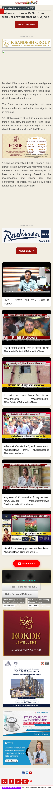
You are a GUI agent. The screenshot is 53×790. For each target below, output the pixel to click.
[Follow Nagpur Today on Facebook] (23, 772)
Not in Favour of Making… (20, 594)
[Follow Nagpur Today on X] (27, 772)
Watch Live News (26, 24)
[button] (26, 284)
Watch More (28, 563)
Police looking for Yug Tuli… (21, 587)
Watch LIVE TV (26, 251)
